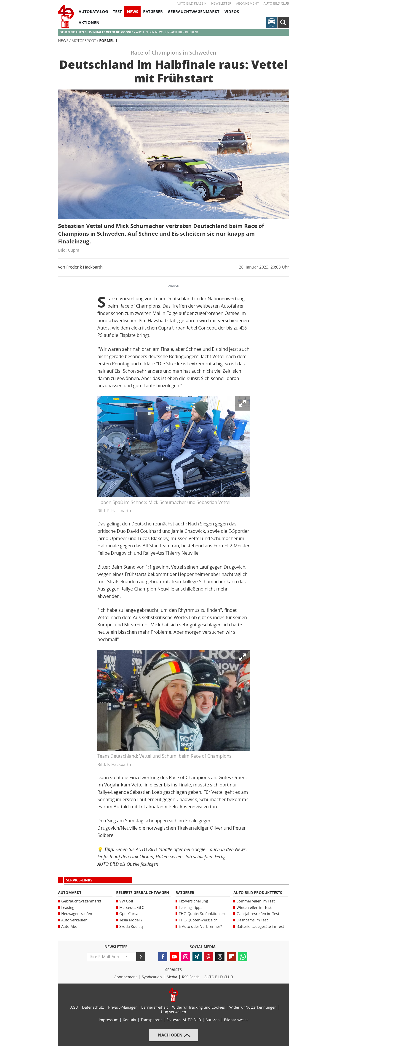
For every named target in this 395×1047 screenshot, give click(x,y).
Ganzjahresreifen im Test (258, 914)
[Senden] (140, 956)
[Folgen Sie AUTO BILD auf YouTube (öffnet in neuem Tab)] (174, 956)
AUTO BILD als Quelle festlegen (127, 864)
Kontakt (129, 1020)
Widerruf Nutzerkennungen (253, 1007)
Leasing (67, 907)
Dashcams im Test (252, 920)
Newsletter (221, 3)
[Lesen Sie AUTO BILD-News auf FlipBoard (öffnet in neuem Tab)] (231, 956)
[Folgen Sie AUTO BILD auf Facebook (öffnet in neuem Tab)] (162, 956)
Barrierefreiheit (154, 1007)
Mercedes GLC (131, 907)
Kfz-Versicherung (193, 901)
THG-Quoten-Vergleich (198, 920)
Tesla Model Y (131, 920)
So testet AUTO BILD (183, 1020)
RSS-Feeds (191, 977)
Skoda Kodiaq (131, 926)
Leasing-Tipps (190, 907)
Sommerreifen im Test (256, 901)
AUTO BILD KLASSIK (191, 3)
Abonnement (247, 3)
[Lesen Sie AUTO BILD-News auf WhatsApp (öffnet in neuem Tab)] (242, 956)
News (63, 41)
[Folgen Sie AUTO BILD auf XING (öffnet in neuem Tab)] (197, 956)
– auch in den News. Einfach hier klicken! (129, 32)
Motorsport (84, 41)
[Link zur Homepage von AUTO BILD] (66, 16)
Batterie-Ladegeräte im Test (260, 926)
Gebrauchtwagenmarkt (81, 901)
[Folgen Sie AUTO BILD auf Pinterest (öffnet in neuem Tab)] (208, 956)
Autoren (213, 1020)
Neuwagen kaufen (76, 914)
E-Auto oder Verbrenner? (200, 926)
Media (172, 977)
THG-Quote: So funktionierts (203, 914)
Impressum (108, 1020)
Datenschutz (93, 1007)
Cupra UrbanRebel (177, 328)
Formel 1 (108, 41)
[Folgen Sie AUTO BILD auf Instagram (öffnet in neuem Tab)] (185, 956)
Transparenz (151, 1020)
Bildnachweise (236, 1020)
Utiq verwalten (173, 1012)
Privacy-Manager (122, 1007)
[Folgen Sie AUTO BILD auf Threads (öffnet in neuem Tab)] (219, 956)
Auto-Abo (69, 926)
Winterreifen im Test (254, 907)
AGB (74, 1007)
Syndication (152, 977)
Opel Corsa (128, 914)
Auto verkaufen (74, 920)
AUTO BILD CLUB (276, 3)
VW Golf (126, 901)
